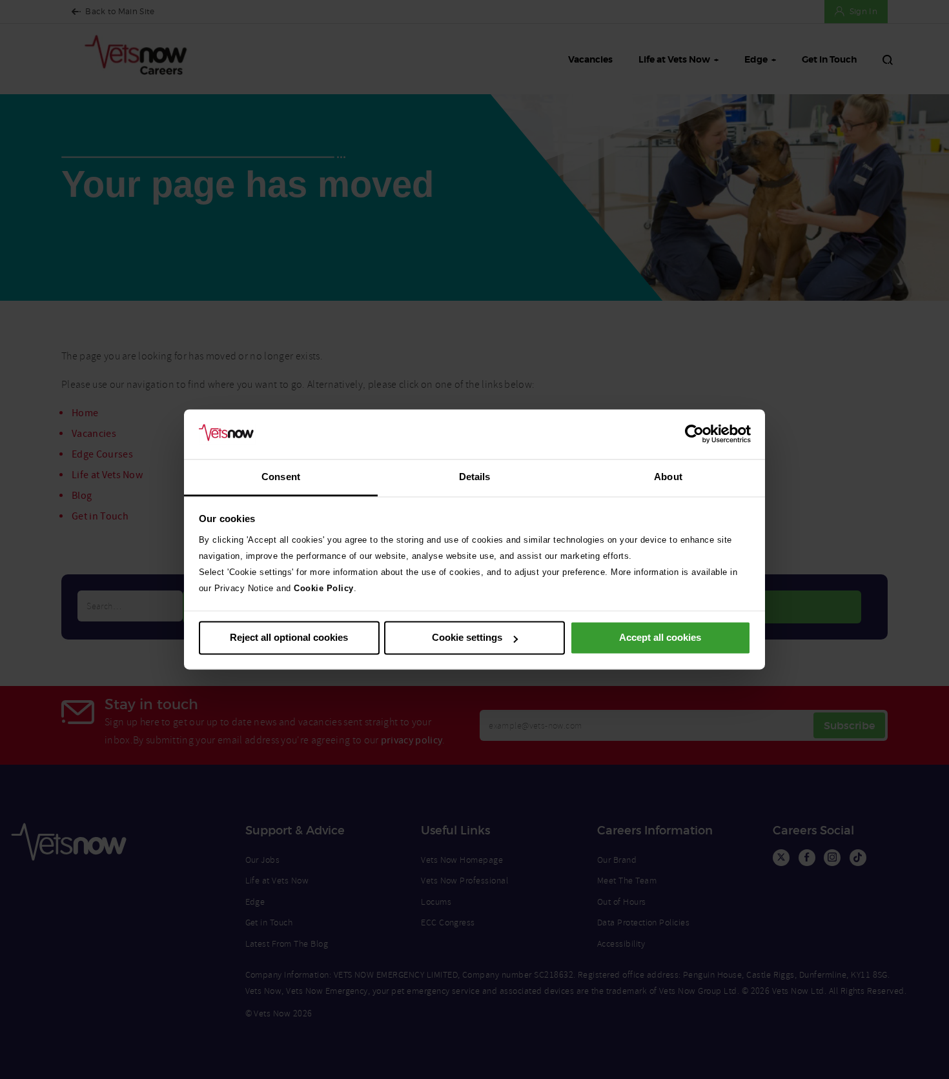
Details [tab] (475, 476)
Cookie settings (467, 637)
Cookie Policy (324, 588)
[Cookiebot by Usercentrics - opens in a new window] (694, 434)
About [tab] (668, 476)
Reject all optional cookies (289, 637)
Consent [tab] (280, 476)
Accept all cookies (660, 637)
